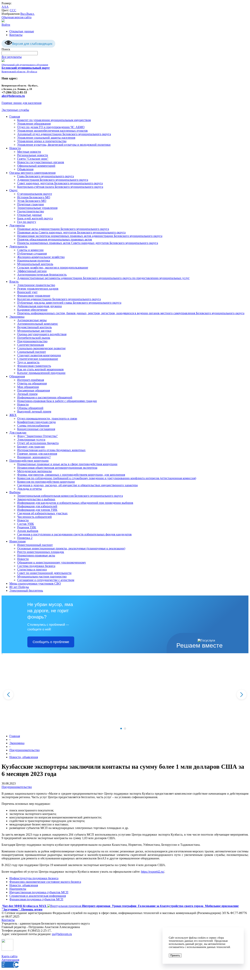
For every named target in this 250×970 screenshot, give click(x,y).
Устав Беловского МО (31, 200)
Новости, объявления (23, 757)
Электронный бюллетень (26, 590)
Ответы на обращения (32, 383)
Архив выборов (27, 530)
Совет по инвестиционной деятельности (44, 573)
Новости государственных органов (40, 162)
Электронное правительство (36, 285)
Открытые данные (21, 31)
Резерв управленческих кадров (37, 288)
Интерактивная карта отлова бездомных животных (51, 450)
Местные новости (29, 151)
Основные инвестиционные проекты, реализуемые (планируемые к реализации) (71, 548)
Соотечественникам (30, 344)
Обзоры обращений (30, 408)
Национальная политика (33, 260)
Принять (175, 955)
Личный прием (27, 394)
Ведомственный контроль (34, 327)
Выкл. (30, 13)
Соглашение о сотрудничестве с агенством (45, 580)
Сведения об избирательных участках (42, 513)
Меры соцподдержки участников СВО (35, 583)
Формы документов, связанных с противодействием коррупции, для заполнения (71, 474)
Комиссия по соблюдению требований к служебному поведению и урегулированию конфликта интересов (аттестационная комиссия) (106, 478)
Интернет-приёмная (30, 380)
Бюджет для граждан (31, 446)
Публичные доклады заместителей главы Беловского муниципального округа (69, 302)
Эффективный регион (32, 271)
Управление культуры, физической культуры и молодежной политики (64, 144)
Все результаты (12, 57)
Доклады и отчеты (29, 488)
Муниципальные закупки (34, 330)
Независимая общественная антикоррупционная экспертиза (57, 467)
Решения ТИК (26, 527)
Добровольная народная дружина (39, 306)
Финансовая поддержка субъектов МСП (36, 899)
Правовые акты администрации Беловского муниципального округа (63, 229)
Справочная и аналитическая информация (37, 895)
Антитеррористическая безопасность (42, 274)
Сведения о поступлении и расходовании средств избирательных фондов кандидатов (74, 534)
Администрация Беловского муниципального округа (52, 179)
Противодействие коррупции (29, 460)
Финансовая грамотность (34, 365)
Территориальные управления (37, 207)
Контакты (15, 34)
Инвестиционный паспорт (35, 545)
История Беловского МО (33, 197)
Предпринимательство (32, 341)
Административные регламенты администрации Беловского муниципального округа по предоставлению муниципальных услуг (103, 278)
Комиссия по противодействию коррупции (46, 481)
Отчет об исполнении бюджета (38, 443)
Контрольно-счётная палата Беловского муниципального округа (60, 186)
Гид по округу (26, 222)
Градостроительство (30, 211)
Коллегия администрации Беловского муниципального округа (59, 299)
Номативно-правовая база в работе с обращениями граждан (57, 401)
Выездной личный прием (34, 411)
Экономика (16, 316)
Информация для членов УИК (37, 509)
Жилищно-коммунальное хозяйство (41, 257)
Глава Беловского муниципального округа (45, 176)
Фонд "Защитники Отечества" (37, 436)
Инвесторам (17, 541)
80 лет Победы (19, 587)
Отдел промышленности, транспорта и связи (47, 418)
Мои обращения (28, 387)
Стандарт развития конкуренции (39, 355)
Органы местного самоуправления (32, 172)
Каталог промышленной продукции (41, 373)
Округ (13, 190)
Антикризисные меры (32, 320)
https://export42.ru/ (152, 871)
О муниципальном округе (34, 193)
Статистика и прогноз (32, 569)
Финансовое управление (33, 295)
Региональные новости (32, 155)
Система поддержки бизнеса (36, 566)
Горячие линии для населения (21, 103)
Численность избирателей (34, 516)
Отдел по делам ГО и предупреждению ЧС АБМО (51, 127)
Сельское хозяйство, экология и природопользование (52, 267)
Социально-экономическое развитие (41, 348)
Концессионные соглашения (36, 429)
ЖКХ (13, 415)
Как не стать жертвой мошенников (40, 369)
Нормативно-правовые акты (36, 555)
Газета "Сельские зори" (32, 158)
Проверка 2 (24, 538)
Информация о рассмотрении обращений (44, 397)
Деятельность (18, 246)
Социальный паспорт (31, 351)
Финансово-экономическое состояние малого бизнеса (45, 881)
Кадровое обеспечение (32, 309)
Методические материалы (34, 471)
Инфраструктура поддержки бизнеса (33, 878)
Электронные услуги (31, 439)
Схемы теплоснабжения (33, 425)
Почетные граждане (30, 204)
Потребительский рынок (33, 337)
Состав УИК (25, 523)
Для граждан (17, 432)
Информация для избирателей (37, 506)
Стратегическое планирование (37, 358)
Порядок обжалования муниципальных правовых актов (54, 239)
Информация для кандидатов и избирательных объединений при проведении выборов (75, 502)
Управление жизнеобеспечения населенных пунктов (52, 130)
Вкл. (23, 13)
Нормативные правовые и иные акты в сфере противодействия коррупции (67, 464)
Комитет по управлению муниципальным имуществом (54, 120)
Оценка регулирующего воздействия (41, 334)
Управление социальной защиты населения (46, 137)
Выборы (15, 492)
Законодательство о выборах (36, 499)
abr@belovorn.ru (13, 96)
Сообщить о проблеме (51, 642)
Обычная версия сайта (16, 17)
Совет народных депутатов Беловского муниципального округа (60, 183)
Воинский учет (27, 292)
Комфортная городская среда (36, 422)
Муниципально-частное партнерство (42, 576)
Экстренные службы (15, 110)
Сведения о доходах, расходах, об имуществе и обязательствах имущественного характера (77, 485)
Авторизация (10, 959)
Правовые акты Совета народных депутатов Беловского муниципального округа (71, 232)
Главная (14, 116)
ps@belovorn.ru (62, 934)
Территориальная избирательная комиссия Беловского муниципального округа (70, 495)
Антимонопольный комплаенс (37, 323)
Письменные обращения (33, 390)
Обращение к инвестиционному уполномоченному (51, 562)
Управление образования (34, 123)
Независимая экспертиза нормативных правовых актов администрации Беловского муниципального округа (89, 236)
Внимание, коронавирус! (34, 457)
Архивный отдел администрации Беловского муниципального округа (64, 134)
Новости (15, 148)
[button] (121, 728)
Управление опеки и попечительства (41, 141)
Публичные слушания (32, 253)
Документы (17, 225)
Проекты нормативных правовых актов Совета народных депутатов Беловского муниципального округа (87, 243)
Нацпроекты (17, 888)
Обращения (17, 376)
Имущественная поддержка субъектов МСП (38, 892)
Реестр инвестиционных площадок (40, 552)
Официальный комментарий (36, 165)
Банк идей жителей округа (35, 218)
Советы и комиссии (30, 250)
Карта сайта (9, 956)
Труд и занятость (28, 362)
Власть (14, 281)
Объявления (25, 169)
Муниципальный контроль (35, 264)
